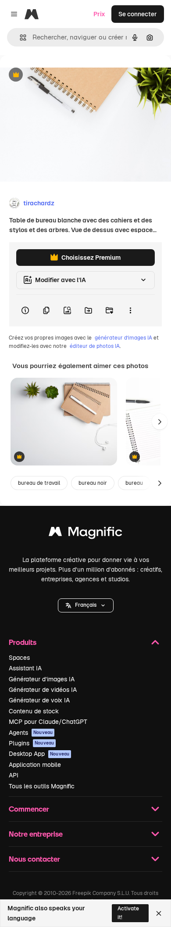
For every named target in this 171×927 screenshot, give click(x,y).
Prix (99, 14)
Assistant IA (25, 668)
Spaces (19, 658)
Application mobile (35, 765)
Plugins (31, 743)
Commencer (29, 808)
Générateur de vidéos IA (43, 690)
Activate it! (128, 912)
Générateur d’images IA (42, 679)
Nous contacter (34, 858)
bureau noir (92, 483)
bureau (134, 483)
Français (85, 604)
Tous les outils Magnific (42, 786)
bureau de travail (39, 483)
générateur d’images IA (123, 337)
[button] (86, 605)
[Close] (159, 913)
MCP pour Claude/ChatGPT (48, 722)
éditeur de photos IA (95, 346)
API (13, 775)
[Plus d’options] (130, 310)
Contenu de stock (34, 711)
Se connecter (137, 14)
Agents (31, 733)
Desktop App (39, 754)
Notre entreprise (36, 833)
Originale (58, 75)
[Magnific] (85, 533)
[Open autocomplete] (19, 37)
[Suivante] (159, 421)
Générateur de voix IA (39, 700)
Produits (22, 642)
